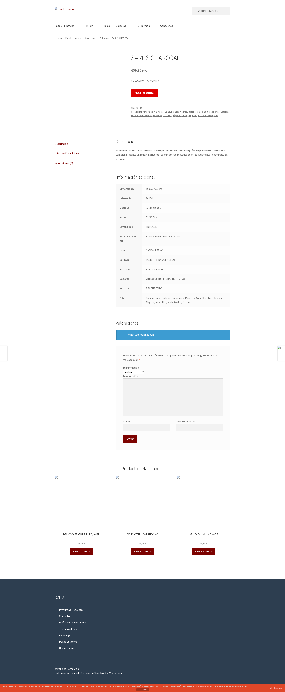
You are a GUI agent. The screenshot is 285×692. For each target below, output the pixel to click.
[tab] (81, 144)
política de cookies (201, 686)
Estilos (134, 115)
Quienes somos (67, 648)
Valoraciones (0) (64, 163)
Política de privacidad (67, 673)
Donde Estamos (68, 641)
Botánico (193, 111)
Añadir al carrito (144, 92)
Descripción (61, 143)
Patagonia (105, 38)
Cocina (202, 111)
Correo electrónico (186, 421)
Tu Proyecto (143, 25)
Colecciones (91, 38)
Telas (107, 25)
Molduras (120, 25)
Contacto (64, 616)
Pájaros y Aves (180, 115)
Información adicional (67, 153)
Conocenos (166, 25)
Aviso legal (65, 635)
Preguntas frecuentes (71, 609)
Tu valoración (131, 376)
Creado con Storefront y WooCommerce (103, 673)
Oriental (157, 115)
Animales (159, 111)
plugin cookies (276, 688)
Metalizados (145, 115)
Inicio (60, 38)
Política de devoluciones (72, 622)
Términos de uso (68, 629)
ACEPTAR (142, 690)
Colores (224, 111)
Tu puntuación (132, 367)
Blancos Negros (179, 111)
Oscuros (167, 115)
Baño (167, 111)
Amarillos (148, 111)
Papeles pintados (64, 25)
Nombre (127, 421)
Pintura (89, 25)
